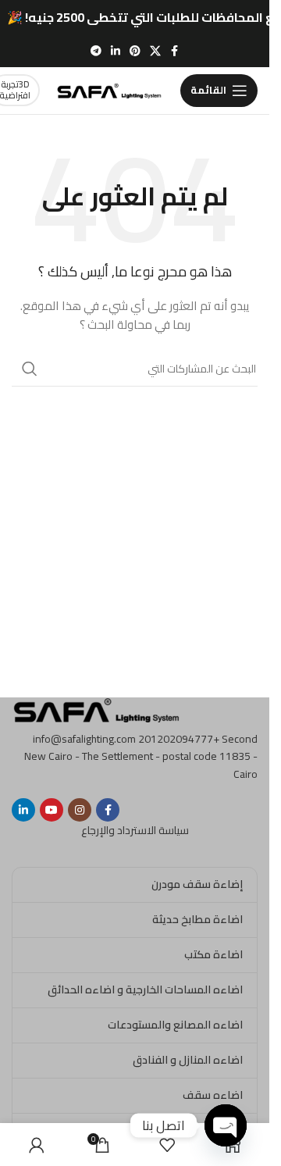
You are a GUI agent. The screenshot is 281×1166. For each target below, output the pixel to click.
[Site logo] (110, 89)
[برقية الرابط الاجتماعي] (96, 51)
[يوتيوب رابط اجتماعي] (51, 810)
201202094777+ (178, 739)
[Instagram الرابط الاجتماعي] (79, 810)
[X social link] (155, 51)
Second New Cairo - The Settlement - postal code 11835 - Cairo (141, 756)
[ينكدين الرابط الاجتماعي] (115, 51)
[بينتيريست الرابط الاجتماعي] (135, 51)
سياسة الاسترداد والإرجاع (135, 830)
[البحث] (30, 369)
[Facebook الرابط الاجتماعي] (174, 51)
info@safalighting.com (84, 739)
